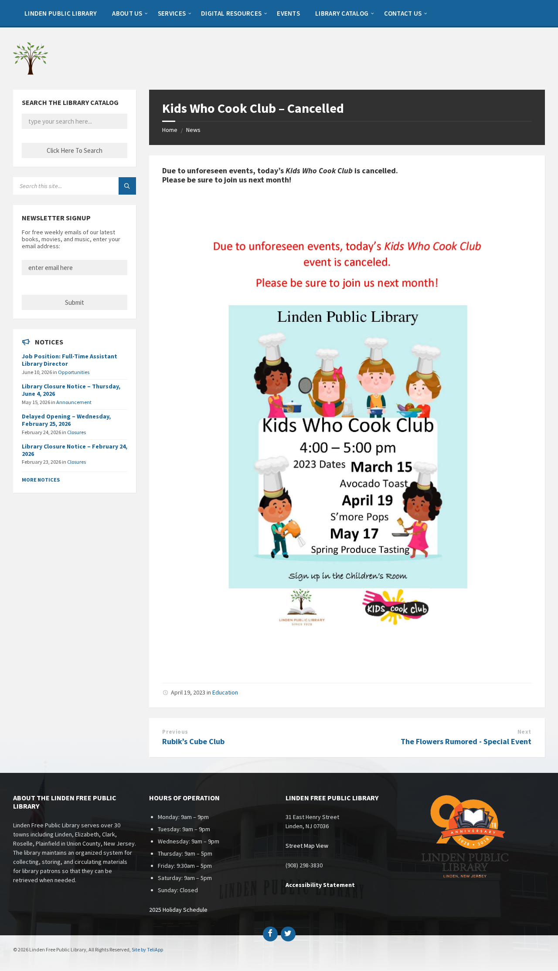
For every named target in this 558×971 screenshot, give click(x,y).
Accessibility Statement (320, 885)
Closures (76, 432)
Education (225, 692)
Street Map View (307, 846)
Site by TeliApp (147, 949)
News (193, 130)
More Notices (41, 479)
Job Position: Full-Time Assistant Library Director (69, 359)
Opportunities (73, 372)
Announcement (74, 402)
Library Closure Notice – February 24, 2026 (74, 450)
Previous (175, 731)
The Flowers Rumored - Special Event (466, 741)
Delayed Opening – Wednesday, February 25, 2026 (66, 420)
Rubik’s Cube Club (193, 741)
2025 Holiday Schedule (178, 910)
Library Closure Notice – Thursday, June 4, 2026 (71, 390)
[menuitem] (60, 13)
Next (524, 731)
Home (169, 130)
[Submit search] (127, 186)
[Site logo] (30, 72)
